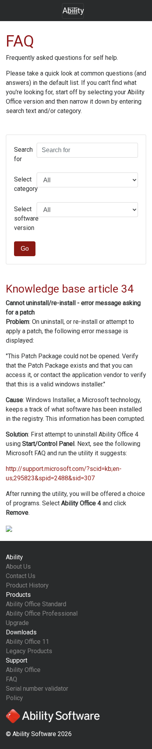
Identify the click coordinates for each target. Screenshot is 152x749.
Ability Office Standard (36, 604)
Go (25, 248)
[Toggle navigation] (73, 11)
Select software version (22, 218)
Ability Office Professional (42, 613)
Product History (27, 585)
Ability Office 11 (27, 641)
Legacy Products (29, 651)
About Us (18, 566)
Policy (14, 698)
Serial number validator (37, 688)
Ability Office (23, 670)
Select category (22, 184)
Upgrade (17, 623)
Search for (22, 154)
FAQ (11, 679)
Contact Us (20, 576)
